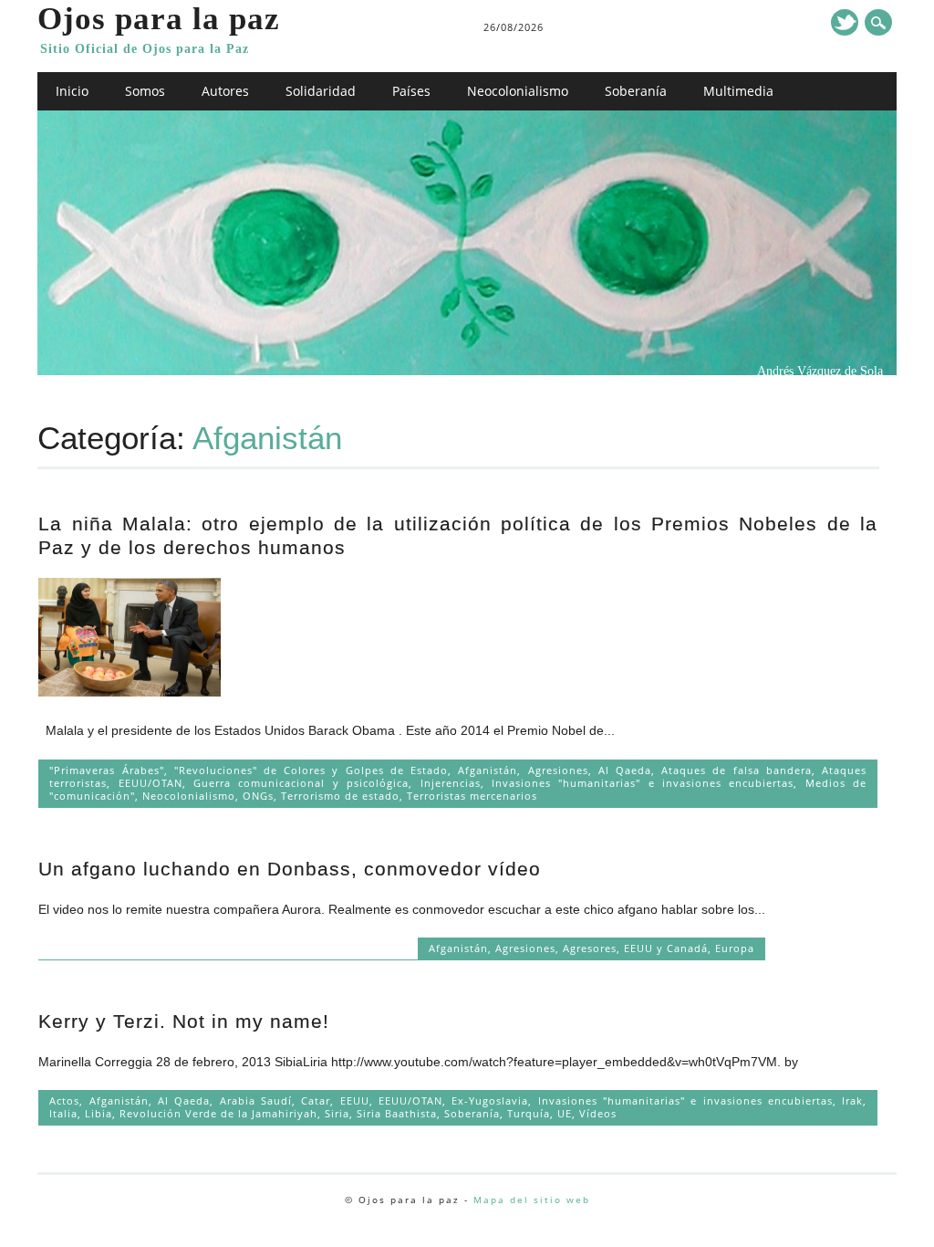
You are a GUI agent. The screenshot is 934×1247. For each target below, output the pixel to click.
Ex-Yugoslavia (489, 1100)
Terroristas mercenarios (472, 795)
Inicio (72, 91)
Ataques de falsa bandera (736, 770)
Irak (852, 1100)
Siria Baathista (397, 1113)
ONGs (258, 795)
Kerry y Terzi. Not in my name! (183, 1021)
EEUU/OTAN (150, 783)
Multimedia (738, 91)
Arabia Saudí (256, 1100)
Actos (64, 1100)
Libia (98, 1113)
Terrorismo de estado (340, 795)
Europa (734, 948)
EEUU (354, 1100)
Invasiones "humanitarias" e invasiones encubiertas (643, 783)
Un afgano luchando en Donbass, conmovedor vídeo (289, 868)
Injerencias (450, 783)
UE (564, 1113)
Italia (63, 1113)
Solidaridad (320, 91)
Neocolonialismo (517, 91)
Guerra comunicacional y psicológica (301, 783)
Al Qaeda (624, 770)
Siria (337, 1113)
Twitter (844, 22)
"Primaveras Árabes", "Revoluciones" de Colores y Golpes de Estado (248, 770)
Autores (225, 91)
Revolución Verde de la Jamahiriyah (218, 1113)
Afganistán (487, 770)
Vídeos (598, 1113)
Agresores (590, 948)
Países (411, 91)
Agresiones (558, 770)
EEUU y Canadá (666, 948)
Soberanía (636, 91)
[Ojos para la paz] (467, 370)
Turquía (528, 1113)
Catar (315, 1100)
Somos (145, 91)
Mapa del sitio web (531, 1199)
